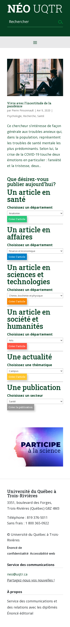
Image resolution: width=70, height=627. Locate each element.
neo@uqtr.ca (17, 574)
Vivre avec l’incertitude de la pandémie (29, 104)
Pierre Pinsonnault (23, 110)
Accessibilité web (42, 553)
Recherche (29, 116)
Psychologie (14, 116)
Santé (40, 116)
